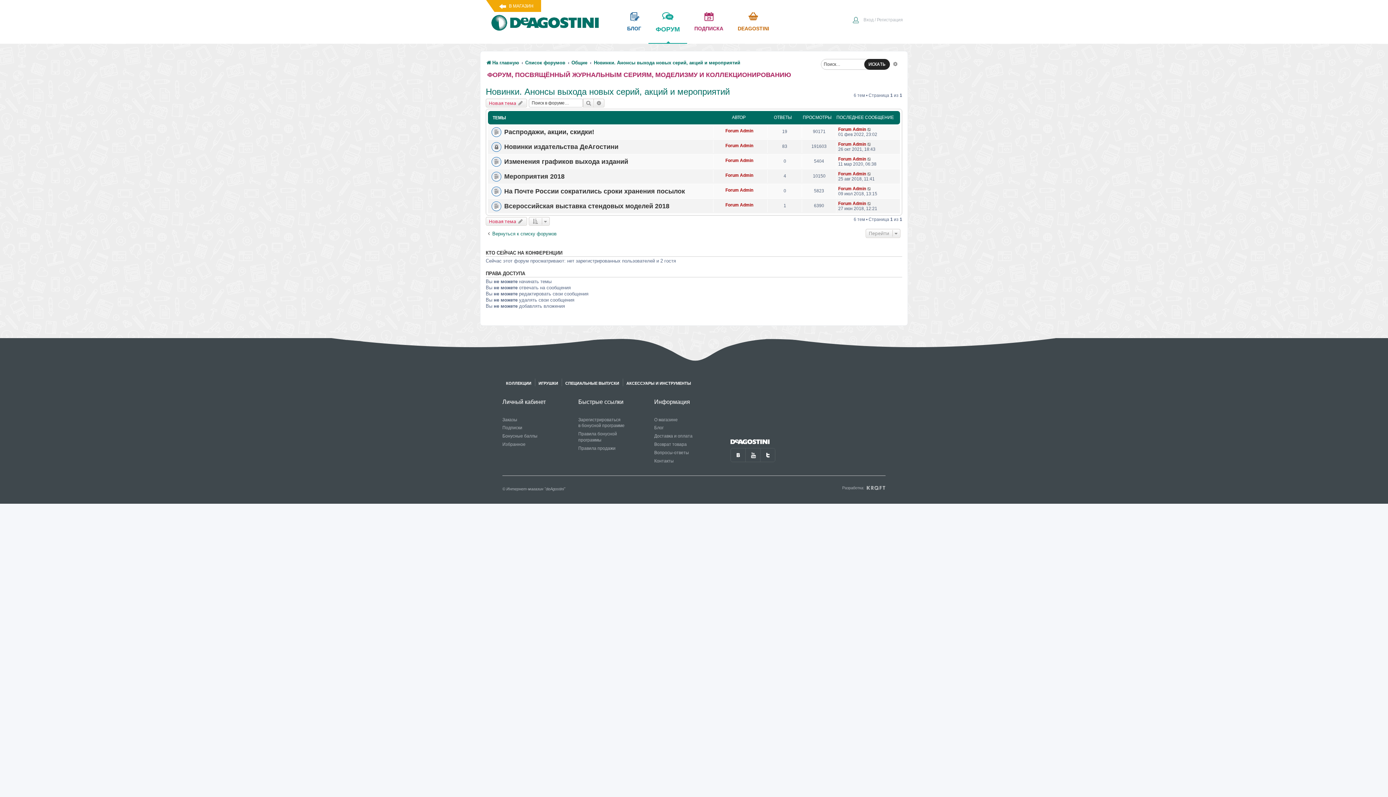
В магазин (521, 6)
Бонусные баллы (519, 436)
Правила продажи (597, 448)
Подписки (512, 427)
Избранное (514, 444)
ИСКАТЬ (877, 64)
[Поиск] (588, 103)
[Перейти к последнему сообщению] (869, 129)
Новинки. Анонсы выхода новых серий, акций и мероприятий (608, 92)
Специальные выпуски (592, 383)
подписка (708, 28)
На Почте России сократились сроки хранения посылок (594, 191)
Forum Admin (739, 130)
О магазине (666, 419)
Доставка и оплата (673, 436)
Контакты (664, 461)
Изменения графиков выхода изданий (566, 161)
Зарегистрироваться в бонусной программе (601, 423)
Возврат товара (670, 444)
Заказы (509, 419)
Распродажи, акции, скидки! (549, 132)
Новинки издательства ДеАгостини (561, 146)
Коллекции (518, 383)
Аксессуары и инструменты (658, 383)
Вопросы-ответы (671, 452)
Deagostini (753, 28)
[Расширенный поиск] (895, 63)
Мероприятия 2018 (534, 176)
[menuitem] (877, 21)
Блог (659, 427)
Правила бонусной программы (597, 437)
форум (668, 29)
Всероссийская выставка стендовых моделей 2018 (586, 206)
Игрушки (548, 383)
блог (634, 28)
